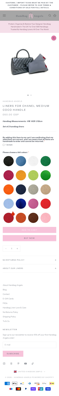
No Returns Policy (10, 312)
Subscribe (13, 353)
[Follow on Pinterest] (18, 363)
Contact (6, 294)
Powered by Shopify (43, 377)
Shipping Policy (9, 316)
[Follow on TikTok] (32, 363)
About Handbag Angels (13, 285)
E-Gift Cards (8, 298)
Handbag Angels (12, 101)
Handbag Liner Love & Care (14, 307)
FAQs (5, 303)
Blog (5, 289)
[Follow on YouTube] (25, 363)
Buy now (29, 238)
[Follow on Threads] (11, 363)
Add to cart (29, 230)
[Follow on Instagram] (4, 363)
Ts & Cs (6, 321)
